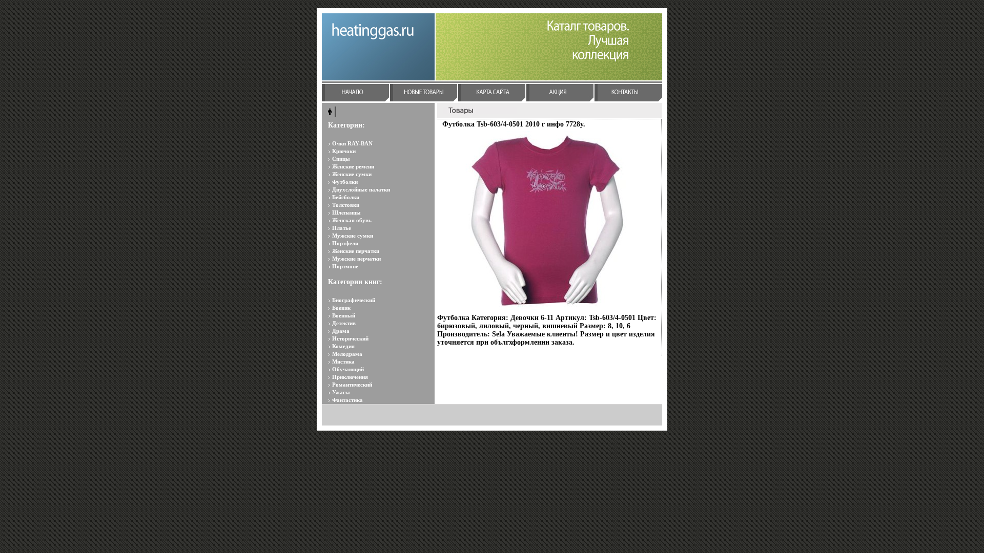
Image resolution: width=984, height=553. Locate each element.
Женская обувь (352, 220)
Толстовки (345, 205)
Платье (341, 228)
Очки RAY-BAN (352, 143)
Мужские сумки (352, 235)
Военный (343, 315)
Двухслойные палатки (361, 189)
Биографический (353, 300)
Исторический (350, 338)
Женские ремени (353, 166)
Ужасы (341, 392)
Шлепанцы (346, 212)
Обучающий (348, 369)
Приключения (350, 377)
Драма (341, 331)
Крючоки (344, 151)
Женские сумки (352, 174)
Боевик (341, 308)
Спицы (341, 159)
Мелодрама (347, 354)
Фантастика (347, 400)
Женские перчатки (355, 251)
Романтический (352, 384)
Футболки (345, 182)
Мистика (343, 361)
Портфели (345, 243)
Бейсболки (345, 197)
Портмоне (345, 266)
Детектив (344, 323)
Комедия (343, 346)
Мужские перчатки (356, 259)
